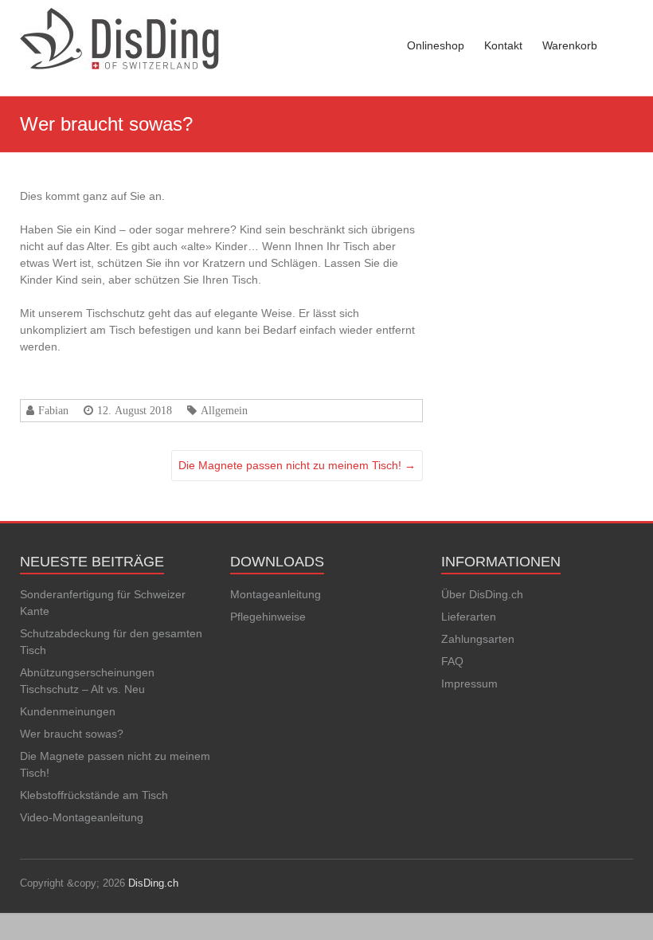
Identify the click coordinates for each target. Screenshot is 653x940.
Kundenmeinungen (67, 711)
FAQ (452, 661)
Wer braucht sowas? (71, 733)
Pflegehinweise (268, 616)
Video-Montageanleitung (81, 817)
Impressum (469, 683)
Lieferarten (468, 616)
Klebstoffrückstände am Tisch (94, 795)
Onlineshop (435, 45)
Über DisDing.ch (482, 594)
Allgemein (224, 410)
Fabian (53, 410)
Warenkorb (569, 45)
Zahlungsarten (477, 639)
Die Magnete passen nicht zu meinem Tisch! (297, 465)
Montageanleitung (275, 594)
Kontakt (503, 45)
